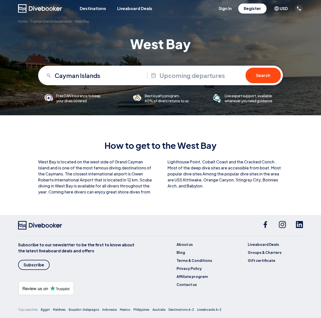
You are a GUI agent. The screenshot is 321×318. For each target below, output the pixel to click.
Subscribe (34, 264)
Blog (181, 252)
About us (185, 244)
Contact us (187, 284)
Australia (159, 309)
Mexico (125, 309)
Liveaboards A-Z (209, 309)
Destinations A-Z (181, 309)
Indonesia (109, 309)
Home (22, 21)
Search (263, 75)
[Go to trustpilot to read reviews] (77, 288)
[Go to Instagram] (282, 225)
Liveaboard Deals (134, 8)
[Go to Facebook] (265, 225)
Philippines (141, 309)
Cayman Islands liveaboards (51, 21)
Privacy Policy (189, 268)
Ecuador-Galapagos (84, 309)
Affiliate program (192, 276)
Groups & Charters (265, 252)
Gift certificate (261, 260)
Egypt (45, 309)
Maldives (59, 309)
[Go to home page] (40, 8)
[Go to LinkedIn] (299, 225)
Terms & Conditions (194, 260)
